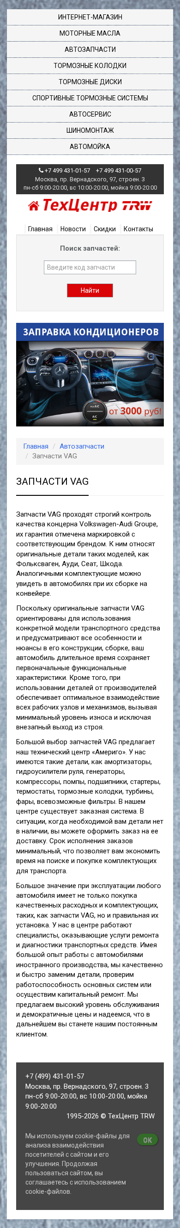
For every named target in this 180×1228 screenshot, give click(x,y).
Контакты (138, 229)
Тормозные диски (90, 82)
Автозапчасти (90, 49)
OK (147, 1140)
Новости (73, 229)
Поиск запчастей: (90, 248)
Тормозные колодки (90, 65)
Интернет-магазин (90, 17)
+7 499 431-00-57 (118, 170)
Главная (40, 229)
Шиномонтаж (90, 130)
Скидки (105, 229)
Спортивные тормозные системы (90, 98)
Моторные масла (90, 33)
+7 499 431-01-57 (67, 170)
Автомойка (90, 146)
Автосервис (90, 114)
